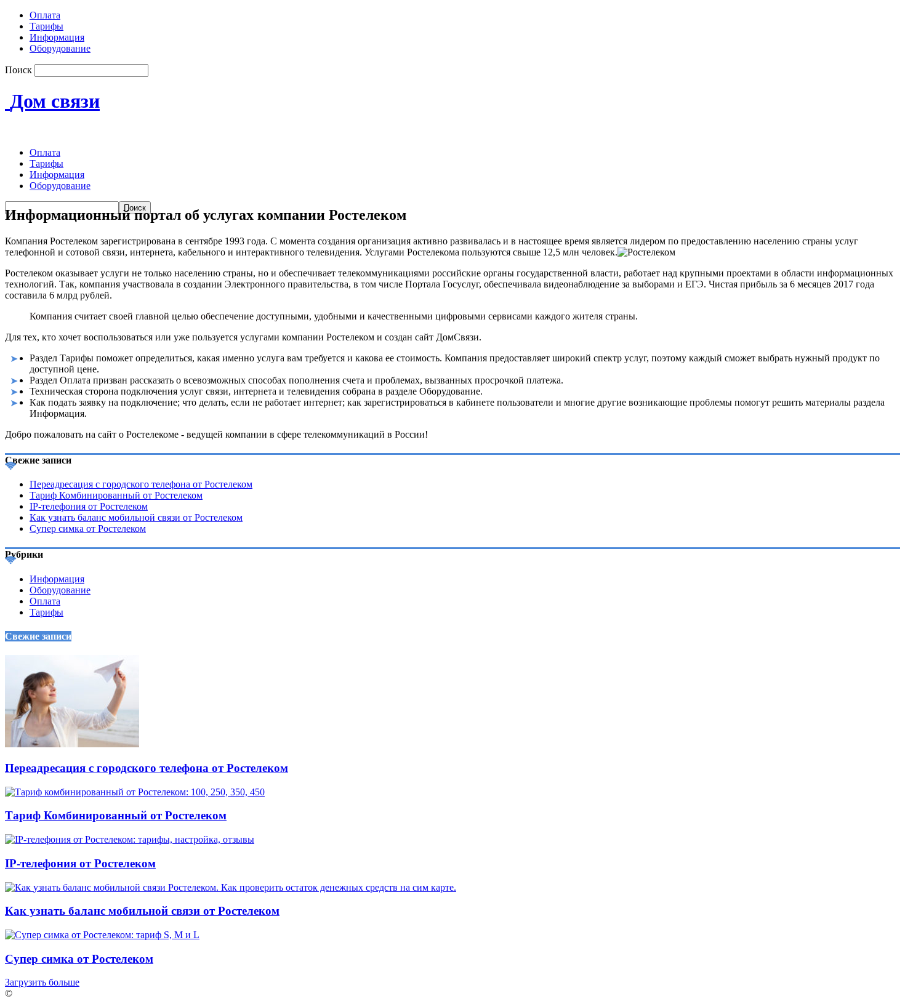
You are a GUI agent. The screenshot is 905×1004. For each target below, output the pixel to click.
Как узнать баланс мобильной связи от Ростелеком (136, 517)
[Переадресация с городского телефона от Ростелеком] (72, 744)
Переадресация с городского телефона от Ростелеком (141, 484)
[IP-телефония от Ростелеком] (129, 839)
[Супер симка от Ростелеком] (102, 935)
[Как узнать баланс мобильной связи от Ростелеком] (230, 887)
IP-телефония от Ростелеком (89, 506)
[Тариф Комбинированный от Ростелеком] (135, 792)
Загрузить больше (42, 982)
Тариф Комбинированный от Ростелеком (116, 495)
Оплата (45, 15)
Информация (57, 37)
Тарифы (46, 26)
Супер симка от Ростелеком (88, 528)
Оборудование (60, 48)
